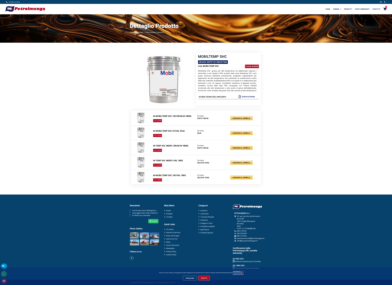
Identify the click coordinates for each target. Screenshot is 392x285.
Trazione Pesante (207, 217)
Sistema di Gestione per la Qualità (247, 261)
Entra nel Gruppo (172, 236)
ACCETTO (204, 278)
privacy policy (190, 278)
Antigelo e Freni (206, 223)
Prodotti (348, 9)
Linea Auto (204, 214)
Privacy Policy (171, 251)
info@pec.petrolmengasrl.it (247, 241)
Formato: (200, 116)
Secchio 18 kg (203, 163)
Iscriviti (154, 221)
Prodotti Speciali (206, 233)
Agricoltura (204, 229)
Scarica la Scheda (248, 96)
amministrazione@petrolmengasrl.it (250, 238)
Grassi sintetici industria (154, 32)
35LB (199, 133)
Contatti (376, 9)
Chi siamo (170, 229)
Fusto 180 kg (202, 118)
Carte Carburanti (362, 9)
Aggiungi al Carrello (241, 118)
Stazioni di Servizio (173, 232)
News (168, 242)
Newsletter (170, 248)
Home (327, 9)
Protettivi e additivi (207, 226)
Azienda (336, 9)
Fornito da (252, 66)
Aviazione (204, 220)
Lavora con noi (171, 239)
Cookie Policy (171, 255)
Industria (203, 210)
